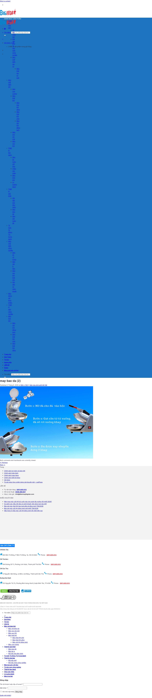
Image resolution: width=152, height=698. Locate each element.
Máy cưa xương (14, 91)
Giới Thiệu (7, 357)
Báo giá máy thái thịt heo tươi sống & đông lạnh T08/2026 (23, 506)
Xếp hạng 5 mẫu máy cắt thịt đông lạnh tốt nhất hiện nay (23, 511)
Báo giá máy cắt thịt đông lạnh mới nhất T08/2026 (21, 508)
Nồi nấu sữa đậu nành (14, 202)
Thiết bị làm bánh (10, 669)
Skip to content (5, 1)
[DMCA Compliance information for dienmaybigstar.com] (8, 599)
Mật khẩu (3, 688)
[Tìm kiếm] (5, 35)
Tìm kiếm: (7, 32)
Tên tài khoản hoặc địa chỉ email (11, 684)
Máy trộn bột (13, 178)
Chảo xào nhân (14, 171)
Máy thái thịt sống (18, 640)
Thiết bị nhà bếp (9, 658)
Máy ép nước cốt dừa (14, 161)
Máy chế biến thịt (10, 626)
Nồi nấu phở (13, 41)
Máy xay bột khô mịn (13, 275)
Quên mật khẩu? (5, 695)
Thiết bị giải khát (10, 647)
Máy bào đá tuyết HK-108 (38, 385)
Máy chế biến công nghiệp (10, 245)
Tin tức (6, 360)
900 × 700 (24, 385)
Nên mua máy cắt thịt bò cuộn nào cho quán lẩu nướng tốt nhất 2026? (28, 501)
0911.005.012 (21, 489)
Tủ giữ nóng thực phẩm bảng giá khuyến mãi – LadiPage (23, 482)
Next (2, 465)
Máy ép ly (11, 651)
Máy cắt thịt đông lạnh (18, 125)
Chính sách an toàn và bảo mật (14, 471)
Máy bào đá (13, 212)
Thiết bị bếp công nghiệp (10, 309)
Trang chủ (7, 354)
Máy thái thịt (13, 98)
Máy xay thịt (13, 144)
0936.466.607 (20, 492)
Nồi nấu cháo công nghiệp (17, 663)
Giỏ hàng (7, 480)
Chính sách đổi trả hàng (12, 477)
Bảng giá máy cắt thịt (11, 370)
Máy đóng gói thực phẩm (10, 298)
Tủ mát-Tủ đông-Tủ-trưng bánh (10, 232)
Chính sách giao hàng (11, 475)
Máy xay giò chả (13, 631)
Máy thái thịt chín (18, 638)
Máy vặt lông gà (13, 628)
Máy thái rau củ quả (18, 73)
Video (6, 368)
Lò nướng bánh (14, 184)
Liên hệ (6, 624)
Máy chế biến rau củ (13, 61)
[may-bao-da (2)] (46, 458)
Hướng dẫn (8, 362)
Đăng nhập (19, 692)
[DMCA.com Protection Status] (10, 592)
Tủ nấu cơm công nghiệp (14, 50)
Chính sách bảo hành (11, 473)
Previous (4, 462)
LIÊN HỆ (6, 365)
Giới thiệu (7, 619)
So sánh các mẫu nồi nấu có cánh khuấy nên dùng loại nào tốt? (25, 504)
